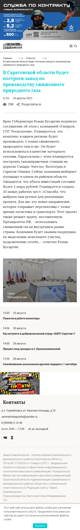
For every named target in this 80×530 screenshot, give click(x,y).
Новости (30, 58)
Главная (7, 58)
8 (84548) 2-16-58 (11, 422)
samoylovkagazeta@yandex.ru (19, 416)
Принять (40, 525)
